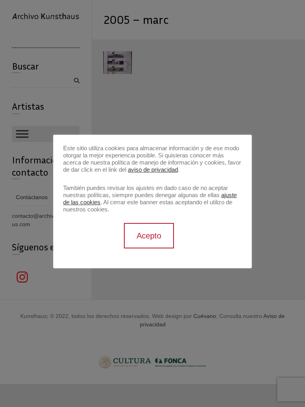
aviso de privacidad (153, 170)
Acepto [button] (149, 235)
